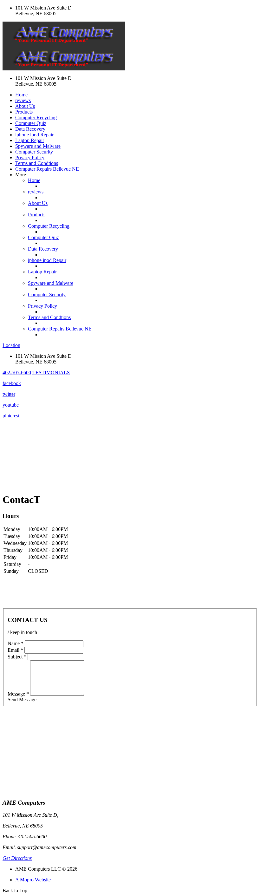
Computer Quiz (30, 123)
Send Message (22, 699)
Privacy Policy (29, 157)
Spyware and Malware (38, 146)
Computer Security (34, 151)
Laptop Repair (29, 140)
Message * (18, 694)
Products (24, 111)
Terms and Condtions (36, 163)
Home (21, 94)
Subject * (17, 656)
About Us (25, 106)
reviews (23, 100)
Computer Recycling (36, 117)
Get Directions (17, 858)
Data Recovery (30, 129)
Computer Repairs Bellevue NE (47, 169)
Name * (15, 643)
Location (11, 345)
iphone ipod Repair (34, 134)
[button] (17, 372)
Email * (15, 650)
